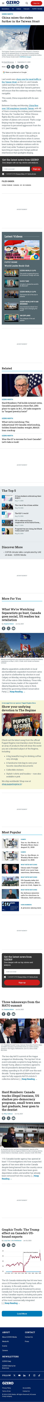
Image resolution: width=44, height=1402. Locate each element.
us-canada (27, 185)
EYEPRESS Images (25, 57)
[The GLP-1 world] (7, 514)
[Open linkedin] (24, 1375)
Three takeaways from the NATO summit (21, 1003)
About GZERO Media (9, 1337)
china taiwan (7, 185)
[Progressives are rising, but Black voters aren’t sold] (7, 531)
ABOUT (6, 1332)
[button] (36, 3)
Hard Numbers (26, 905)
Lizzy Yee (7, 1240)
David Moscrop (9, 62)
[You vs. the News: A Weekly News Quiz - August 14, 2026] (10, 856)
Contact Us (29, 1337)
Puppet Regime (11, 262)
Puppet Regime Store (29, 703)
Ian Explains (25, 315)
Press (27, 1341)
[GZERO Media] (15, 3)
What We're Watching (29, 864)
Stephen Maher (9, 624)
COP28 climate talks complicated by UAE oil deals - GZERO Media (23, 553)
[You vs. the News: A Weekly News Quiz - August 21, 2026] (10, 843)
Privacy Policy (20, 174)
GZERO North (7, 14)
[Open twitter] (14, 1375)
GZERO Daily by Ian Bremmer (9, 1367)
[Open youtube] (19, 1375)
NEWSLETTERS (10, 1356)
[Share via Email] (26, 67)
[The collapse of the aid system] (12, 317)
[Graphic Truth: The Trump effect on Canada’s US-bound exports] (22, 1262)
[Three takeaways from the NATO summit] (22, 1030)
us (21, 185)
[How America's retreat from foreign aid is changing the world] (12, 306)
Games (23, 839)
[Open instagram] (34, 1375)
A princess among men (31, 908)
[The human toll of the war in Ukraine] (12, 294)
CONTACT (30, 1332)
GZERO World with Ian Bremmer (29, 303)
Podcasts (27, 9)
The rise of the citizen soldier (26, 505)
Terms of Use (32, 174)
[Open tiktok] (39, 1375)
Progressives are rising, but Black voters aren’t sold (28, 530)
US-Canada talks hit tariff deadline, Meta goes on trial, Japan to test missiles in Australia (31, 885)
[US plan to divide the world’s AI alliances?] (12, 283)
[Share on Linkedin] (17, 67)
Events (4, 1346)
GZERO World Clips (28, 270)
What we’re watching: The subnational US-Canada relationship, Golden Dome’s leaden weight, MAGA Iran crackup (21, 426)
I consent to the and (20, 174)
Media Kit (5, 1341)
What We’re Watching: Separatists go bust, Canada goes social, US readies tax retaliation (21, 614)
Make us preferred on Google (16, 72)
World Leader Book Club (17, 265)
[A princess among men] (10, 906)
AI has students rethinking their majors (28, 497)
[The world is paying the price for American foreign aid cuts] (12, 272)
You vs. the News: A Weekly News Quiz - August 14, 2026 (30, 857)
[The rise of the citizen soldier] (7, 506)
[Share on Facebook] (8, 67)
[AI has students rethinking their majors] (7, 498)
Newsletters (5, 9)
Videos (18, 9)
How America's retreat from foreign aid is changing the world (29, 308)
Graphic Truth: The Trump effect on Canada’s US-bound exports (20, 1233)
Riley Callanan (8, 1114)
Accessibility (27, 1388)
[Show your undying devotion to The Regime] (22, 724)
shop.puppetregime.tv (12, 784)
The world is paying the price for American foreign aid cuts (29, 274)
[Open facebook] (29, 1375)
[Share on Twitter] (13, 67)
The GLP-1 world (21, 513)
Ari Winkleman (16, 1240)
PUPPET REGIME (37, 9)
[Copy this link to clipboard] (22, 67)
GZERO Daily (6, 1361)
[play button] (22, 250)
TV (13, 9)
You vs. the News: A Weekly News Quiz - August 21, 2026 (30, 844)
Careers (5, 1350)
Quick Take (24, 281)
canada (16, 185)
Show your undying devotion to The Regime (19, 708)
